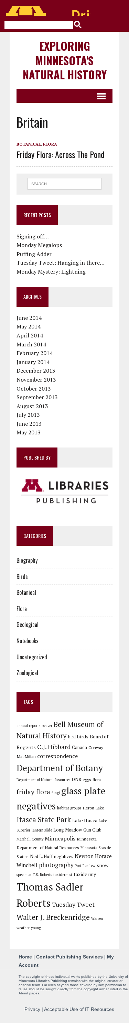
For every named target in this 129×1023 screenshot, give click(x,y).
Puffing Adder (34, 254)
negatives (63, 856)
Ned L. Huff (41, 856)
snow (102, 865)
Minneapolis (60, 838)
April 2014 (30, 335)
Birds (22, 576)
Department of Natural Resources (43, 779)
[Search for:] (65, 183)
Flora (50, 144)
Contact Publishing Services (69, 957)
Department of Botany (60, 768)
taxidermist (62, 874)
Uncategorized (32, 657)
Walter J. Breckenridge (53, 917)
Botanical (29, 144)
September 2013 (37, 397)
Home (25, 957)
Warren (97, 918)
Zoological (27, 673)
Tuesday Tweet (73, 904)
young (36, 927)
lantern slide (42, 830)
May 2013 (29, 432)
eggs (87, 779)
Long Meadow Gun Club (77, 830)
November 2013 (36, 379)
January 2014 (33, 362)
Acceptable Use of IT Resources (79, 1009)
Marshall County (30, 839)
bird (72, 737)
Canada (79, 747)
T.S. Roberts (42, 874)
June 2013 (29, 423)
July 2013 (28, 415)
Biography (27, 560)
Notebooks (28, 641)
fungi (56, 792)
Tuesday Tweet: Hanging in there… (61, 262)
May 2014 (29, 326)
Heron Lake (93, 807)
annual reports (28, 725)
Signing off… (33, 236)
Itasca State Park (44, 819)
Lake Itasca (84, 820)
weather (23, 927)
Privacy (32, 1009)
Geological (28, 624)
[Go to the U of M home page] (48, 11)
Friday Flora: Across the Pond (60, 154)
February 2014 (35, 353)
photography (56, 865)
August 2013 (32, 406)
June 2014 (29, 318)
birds (82, 736)
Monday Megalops (39, 245)
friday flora (33, 791)
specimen (24, 874)
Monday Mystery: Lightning (51, 271)
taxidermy (85, 874)
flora (97, 779)
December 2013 (36, 370)
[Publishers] (64, 491)
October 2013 (34, 388)
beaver (47, 725)
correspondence (57, 756)
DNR (76, 779)
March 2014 (31, 344)
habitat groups (69, 808)
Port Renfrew (85, 865)
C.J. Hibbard (54, 746)
